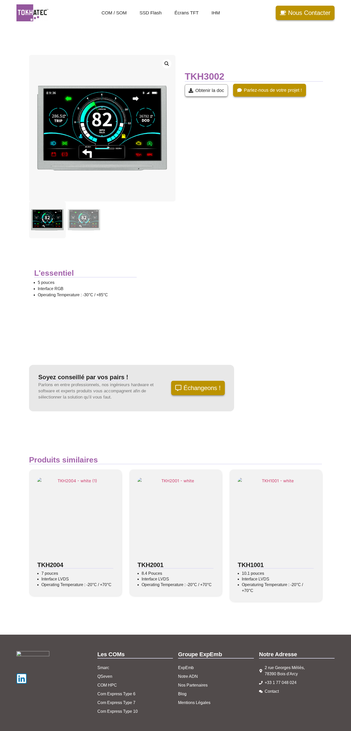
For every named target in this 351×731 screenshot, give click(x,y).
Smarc (103, 667)
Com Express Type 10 (117, 711)
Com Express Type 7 (116, 702)
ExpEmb (186, 667)
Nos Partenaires (193, 685)
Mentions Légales (194, 702)
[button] (166, 63)
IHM (215, 12)
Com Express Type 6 (116, 694)
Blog (182, 694)
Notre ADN (188, 676)
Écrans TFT (186, 12)
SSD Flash (151, 12)
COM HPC (107, 685)
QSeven (104, 676)
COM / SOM (114, 12)
